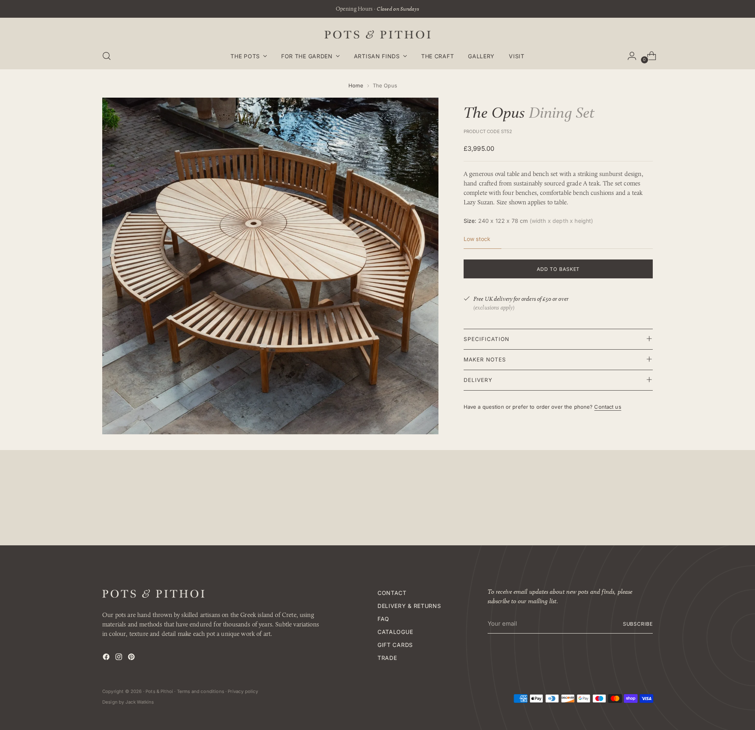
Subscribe (638, 624)
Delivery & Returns (409, 605)
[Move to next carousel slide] (646, 502)
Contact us (607, 406)
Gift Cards (395, 644)
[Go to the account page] (629, 56)
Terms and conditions (200, 691)
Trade (387, 657)
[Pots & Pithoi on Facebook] (107, 658)
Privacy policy (243, 691)
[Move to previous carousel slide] (628, 503)
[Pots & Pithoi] (377, 34)
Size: (528, 220)
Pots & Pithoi (159, 691)
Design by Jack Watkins (128, 702)
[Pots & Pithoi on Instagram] (119, 658)
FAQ (383, 618)
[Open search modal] (106, 56)
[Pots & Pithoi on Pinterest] (132, 658)
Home (355, 85)
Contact (392, 592)
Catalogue (395, 631)
